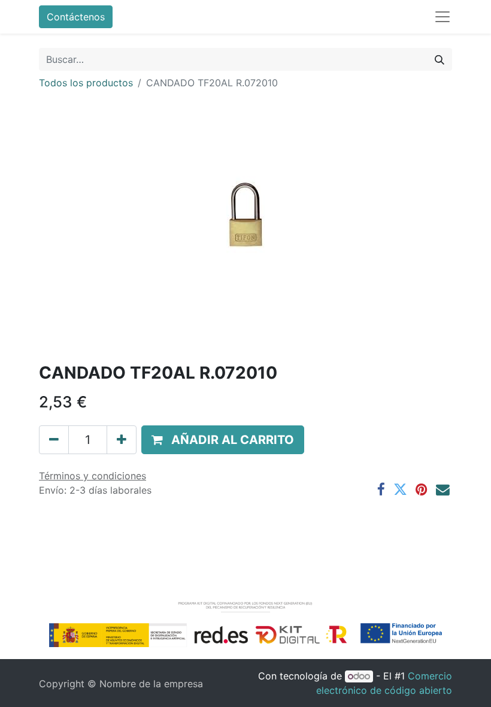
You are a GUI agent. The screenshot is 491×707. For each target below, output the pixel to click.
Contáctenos (76, 17)
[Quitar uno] (54, 439)
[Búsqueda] (439, 59)
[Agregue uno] (122, 439)
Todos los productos (86, 83)
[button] (222, 439)
